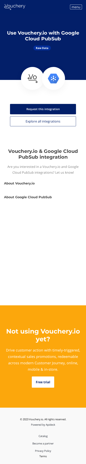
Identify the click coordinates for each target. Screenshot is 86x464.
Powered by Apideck (43, 424)
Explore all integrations (43, 121)
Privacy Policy (43, 451)
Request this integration (43, 109)
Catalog (43, 436)
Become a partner (43, 443)
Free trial (43, 382)
